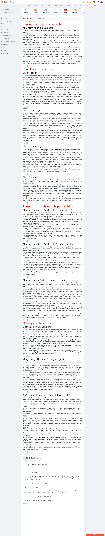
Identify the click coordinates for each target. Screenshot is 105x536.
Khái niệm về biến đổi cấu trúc (33, 461)
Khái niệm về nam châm (31, 487)
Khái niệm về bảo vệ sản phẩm (33, 472)
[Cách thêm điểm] (87, 2)
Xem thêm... (26, 503)
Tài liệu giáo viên (6, 18)
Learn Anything (6, 32)
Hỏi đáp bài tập (6, 12)
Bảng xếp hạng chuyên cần (9, 41)
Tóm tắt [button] (25, 65)
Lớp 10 (81, 5)
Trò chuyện (36, 2)
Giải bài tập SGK (26, 2)
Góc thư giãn (46, 2)
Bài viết (4, 23)
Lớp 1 (23, 5)
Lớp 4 (42, 5)
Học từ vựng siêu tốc (7, 35)
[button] (102, 2)
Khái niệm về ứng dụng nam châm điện (35, 483)
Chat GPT (5, 15)
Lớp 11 (88, 5)
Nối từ (4, 47)
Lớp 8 (68, 5)
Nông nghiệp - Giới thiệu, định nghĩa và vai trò (37, 500)
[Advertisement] (94, 29)
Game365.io (56, 2)
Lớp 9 (74, 5)
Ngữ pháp (5, 26)
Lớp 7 (61, 5)
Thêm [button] (71, 2)
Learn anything (27, 18)
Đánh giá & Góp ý (7, 29)
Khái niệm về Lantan (30, 468)
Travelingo (5, 44)
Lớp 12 (94, 5)
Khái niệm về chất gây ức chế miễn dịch (35, 464)
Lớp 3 (36, 5)
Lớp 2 (29, 5)
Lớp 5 (49, 5)
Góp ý (64, 2)
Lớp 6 (55, 5)
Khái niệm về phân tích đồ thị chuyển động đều (38, 496)
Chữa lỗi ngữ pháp (7, 21)
